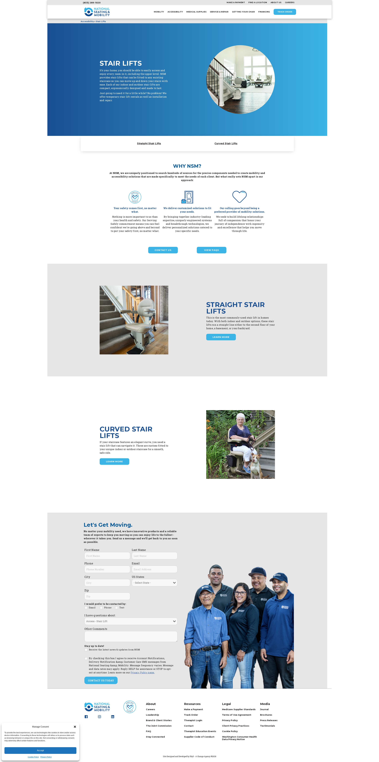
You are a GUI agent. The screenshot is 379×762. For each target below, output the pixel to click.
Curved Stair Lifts (226, 143)
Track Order (284, 12)
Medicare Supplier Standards (239, 709)
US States (138, 576)
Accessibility (175, 12)
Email (136, 563)
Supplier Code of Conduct (199, 736)
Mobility (159, 12)
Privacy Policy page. (143, 672)
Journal (264, 709)
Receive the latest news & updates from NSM (114, 649)
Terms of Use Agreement (236, 715)
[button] (74, 726)
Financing (264, 12)
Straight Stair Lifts (149, 143)
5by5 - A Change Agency (200, 756)
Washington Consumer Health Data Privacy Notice (239, 738)
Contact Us (163, 250)
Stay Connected (155, 736)
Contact (188, 726)
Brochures (266, 715)
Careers (289, 2)
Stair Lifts (101, 21)
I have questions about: (99, 615)
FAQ (148, 731)
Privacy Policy (46, 757)
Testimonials (267, 726)
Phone (88, 563)
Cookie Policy (33, 757)
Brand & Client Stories (158, 720)
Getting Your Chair (243, 12)
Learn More (221, 337)
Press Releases (268, 720)
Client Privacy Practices (235, 726)
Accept (40, 750)
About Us (276, 2)
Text (121, 607)
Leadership (152, 715)
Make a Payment (236, 2)
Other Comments (95, 628)
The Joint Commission (159, 726)
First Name (91, 549)
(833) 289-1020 (92, 2)
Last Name (139, 549)
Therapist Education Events (200, 731)
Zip (86, 590)
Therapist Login (193, 720)
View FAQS (211, 250)
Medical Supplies (196, 12)
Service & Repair (219, 12)
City (87, 576)
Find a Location (257, 2)
